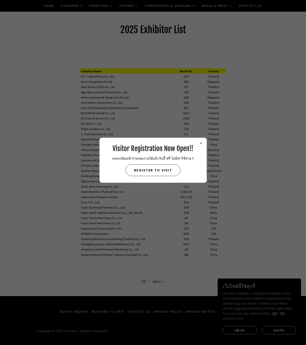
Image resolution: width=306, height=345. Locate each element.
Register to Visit (153, 170)
